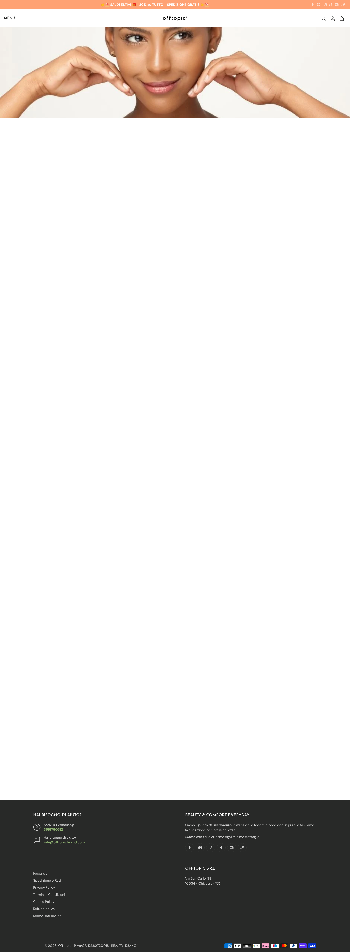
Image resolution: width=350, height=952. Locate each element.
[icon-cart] (341, 18)
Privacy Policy (44, 887)
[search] (323, 18)
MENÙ (9, 18)
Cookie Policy (43, 901)
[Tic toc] (331, 4)
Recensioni (41, 873)
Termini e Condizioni (49, 894)
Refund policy (44, 908)
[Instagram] (325, 4)
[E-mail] (337, 4)
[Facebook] (312, 4)
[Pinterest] (319, 4)
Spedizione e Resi (47, 880)
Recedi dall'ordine (47, 916)
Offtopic (65, 945)
